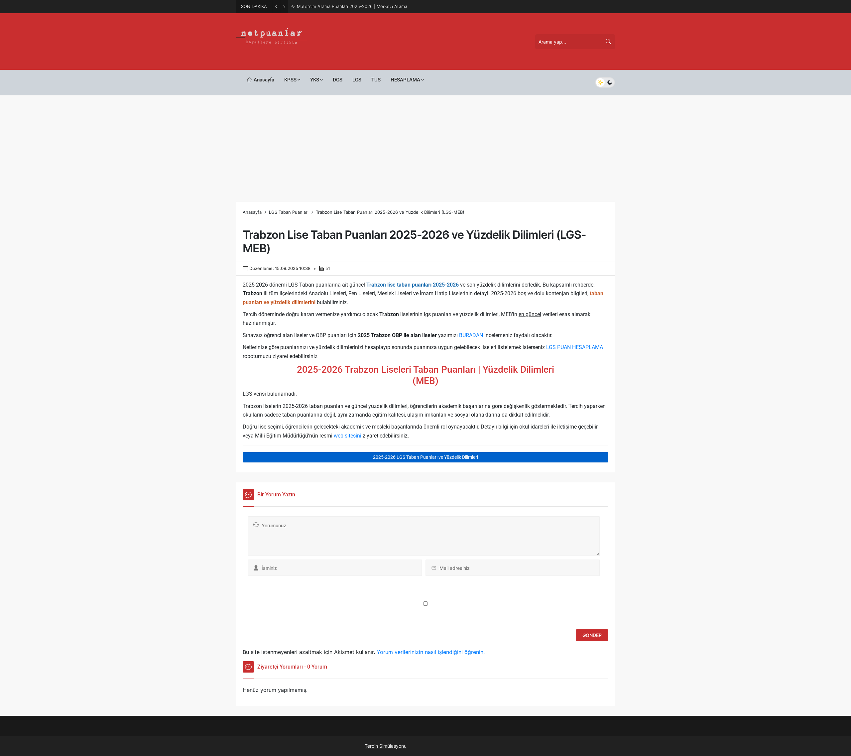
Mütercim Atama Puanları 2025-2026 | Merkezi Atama (352, 6)
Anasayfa (252, 212)
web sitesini (347, 436)
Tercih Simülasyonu (386, 746)
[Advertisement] (425, 145)
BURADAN (471, 335)
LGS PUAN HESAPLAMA (574, 347)
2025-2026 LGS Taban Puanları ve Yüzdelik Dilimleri (425, 457)
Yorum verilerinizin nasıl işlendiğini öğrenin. (431, 652)
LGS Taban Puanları (288, 212)
